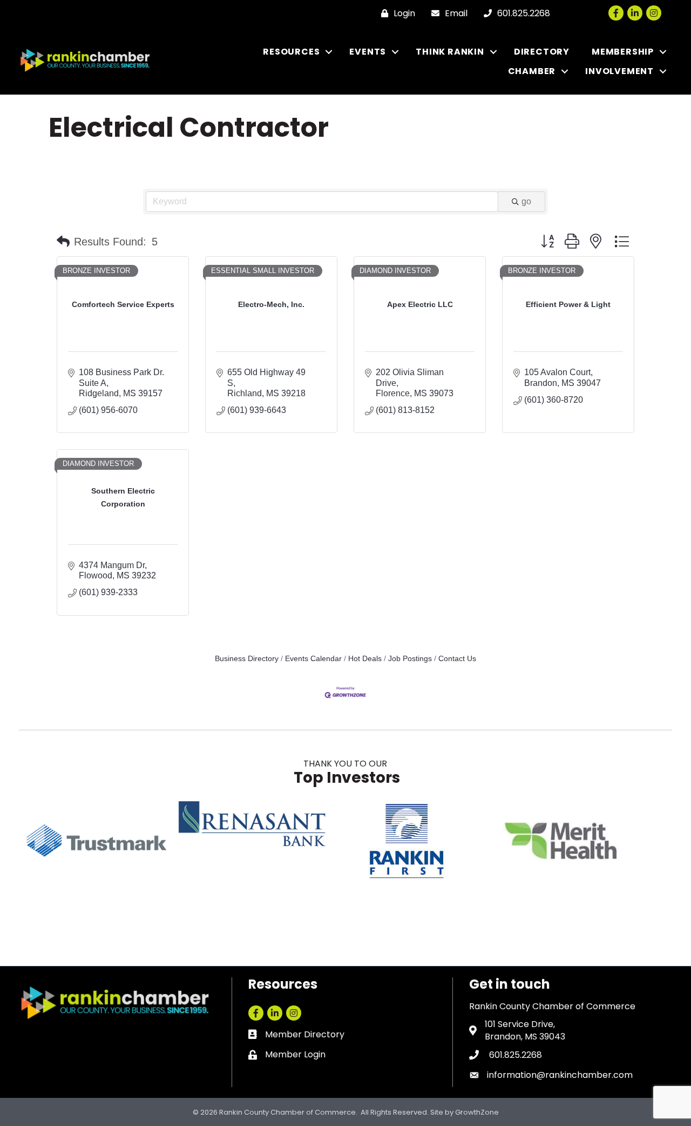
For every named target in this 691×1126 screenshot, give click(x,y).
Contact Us (457, 659)
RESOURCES (291, 51)
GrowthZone (477, 1112)
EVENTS (367, 51)
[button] (63, 241)
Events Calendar (313, 659)
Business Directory (247, 659)
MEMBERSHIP (623, 51)
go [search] (526, 201)
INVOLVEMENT (619, 71)
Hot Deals (365, 659)
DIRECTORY (542, 51)
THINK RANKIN (450, 51)
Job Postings (410, 659)
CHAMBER (532, 71)
